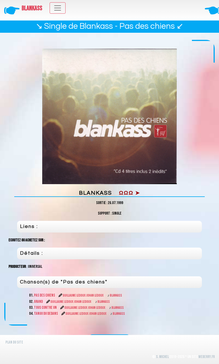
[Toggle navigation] (58, 8)
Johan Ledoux (95, 295)
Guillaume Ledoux (74, 295)
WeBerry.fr (206, 356)
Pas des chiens (45, 295)
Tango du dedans (46, 313)
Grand (38, 301)
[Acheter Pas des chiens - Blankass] (109, 116)
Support (104, 213)
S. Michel (162, 356)
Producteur (17, 266)
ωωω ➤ (129, 193)
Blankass (32, 8)
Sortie (101, 202)
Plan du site (14, 342)
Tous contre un (45, 307)
